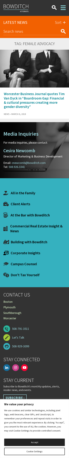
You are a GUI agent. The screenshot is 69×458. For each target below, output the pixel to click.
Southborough (12, 313)
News (7, 114)
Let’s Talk (18, 337)
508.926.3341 (17, 167)
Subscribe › (15, 397)
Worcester (9, 318)
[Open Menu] (63, 5)
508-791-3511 (20, 329)
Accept (34, 442)
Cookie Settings (34, 451)
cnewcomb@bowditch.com (29, 163)
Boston (8, 302)
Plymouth (9, 307)
